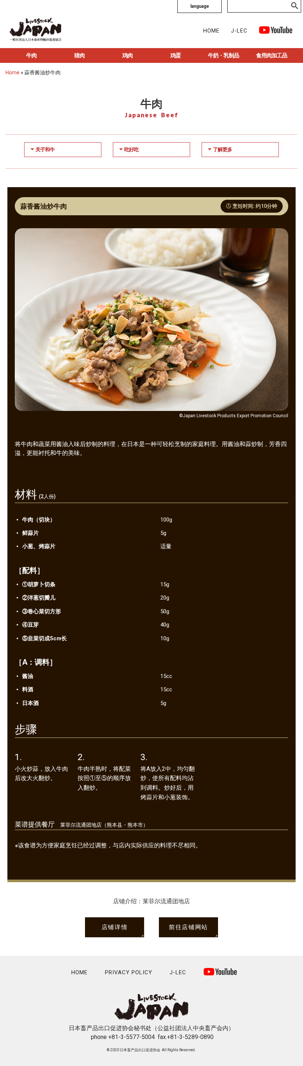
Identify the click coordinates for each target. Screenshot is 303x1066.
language (199, 6)
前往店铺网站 (188, 927)
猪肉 (79, 55)
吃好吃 (131, 149)
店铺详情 (114, 927)
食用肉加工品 (271, 55)
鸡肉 (127, 55)
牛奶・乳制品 (223, 55)
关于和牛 (45, 149)
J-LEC (239, 30)
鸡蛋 (175, 55)
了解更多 (222, 149)
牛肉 (31, 55)
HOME (211, 30)
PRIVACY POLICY (128, 972)
